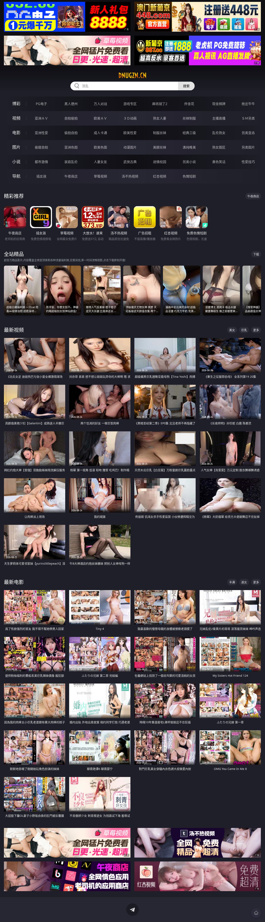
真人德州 (71, 104)
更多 (256, 330)
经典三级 (189, 133)
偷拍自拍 (71, 133)
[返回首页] (256, 913)
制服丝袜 (159, 133)
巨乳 (244, 330)
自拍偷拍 (71, 118)
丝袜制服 (189, 118)
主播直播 (218, 118)
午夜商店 (71, 176)
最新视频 (14, 329)
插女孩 (41, 176)
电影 (16, 133)
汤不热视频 (130, 176)
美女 (232, 330)
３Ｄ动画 (130, 118)
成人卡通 (100, 133)
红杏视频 (159, 176)
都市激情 (41, 162)
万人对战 (100, 104)
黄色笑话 (218, 162)
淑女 (244, 582)
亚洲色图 (71, 147)
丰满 (232, 582)
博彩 (16, 103)
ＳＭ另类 (248, 118)
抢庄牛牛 (248, 104)
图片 (16, 147)
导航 (16, 176)
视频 (16, 118)
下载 (256, 254)
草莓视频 (100, 176)
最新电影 (14, 581)
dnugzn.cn (132, 75)
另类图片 (248, 147)
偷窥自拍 (41, 147)
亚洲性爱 (41, 133)
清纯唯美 (189, 147)
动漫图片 (130, 147)
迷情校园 (159, 162)
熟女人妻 (159, 118)
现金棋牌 (218, 104)
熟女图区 (218, 147)
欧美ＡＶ (100, 118)
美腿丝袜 (159, 147)
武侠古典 (130, 162)
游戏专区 (130, 104)
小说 (16, 162)
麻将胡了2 (159, 104)
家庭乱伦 (71, 162)
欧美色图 (100, 147)
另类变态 (248, 133)
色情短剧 (189, 176)
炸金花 (189, 104)
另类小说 (189, 162)
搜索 (186, 86)
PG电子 (41, 104)
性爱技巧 (248, 162)
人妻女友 (100, 162)
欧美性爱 (130, 133)
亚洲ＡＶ (41, 118)
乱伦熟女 (218, 133)
